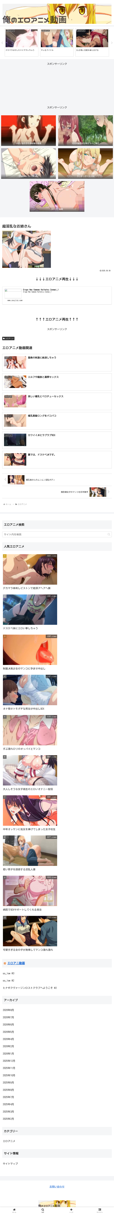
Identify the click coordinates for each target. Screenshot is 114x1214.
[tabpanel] (21, 42)
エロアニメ (9, 338)
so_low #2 (8, 980)
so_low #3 (8, 973)
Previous (2, 43)
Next (112, 43)
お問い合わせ (57, 1186)
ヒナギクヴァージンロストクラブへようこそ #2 (30, 988)
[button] (108, 534)
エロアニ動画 (16, 963)
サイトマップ (10, 1163)
